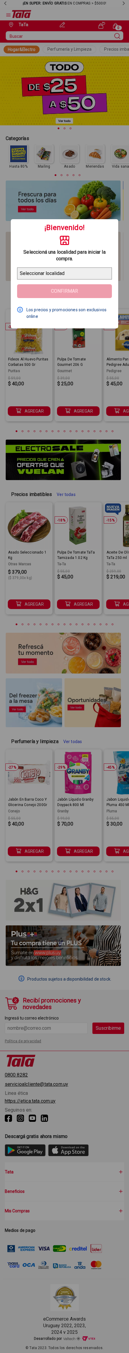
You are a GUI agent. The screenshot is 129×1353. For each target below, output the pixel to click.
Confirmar (64, 291)
